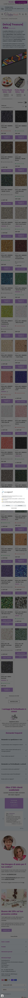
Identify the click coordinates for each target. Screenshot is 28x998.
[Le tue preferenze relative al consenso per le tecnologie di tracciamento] (2, 996)
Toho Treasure (20, 505)
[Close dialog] (27, 488)
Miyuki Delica (8, 505)
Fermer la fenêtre (14, 508)
